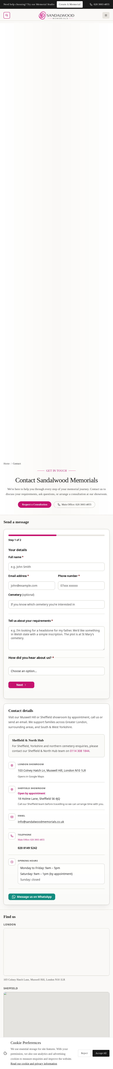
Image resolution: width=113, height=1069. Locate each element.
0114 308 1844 (79, 751)
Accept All (101, 1053)
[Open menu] (105, 15)
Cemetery (21, 595)
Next (19, 685)
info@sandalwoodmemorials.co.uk (41, 822)
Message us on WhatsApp (34, 897)
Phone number (69, 576)
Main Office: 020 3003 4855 (76, 504)
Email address (18, 576)
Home (7, 463)
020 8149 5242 (27, 848)
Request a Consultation (34, 504)
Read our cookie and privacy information (34, 1063)
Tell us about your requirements (30, 621)
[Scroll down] (56, 508)
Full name (15, 557)
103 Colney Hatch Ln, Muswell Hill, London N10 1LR (52, 770)
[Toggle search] (7, 15)
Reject (84, 1053)
